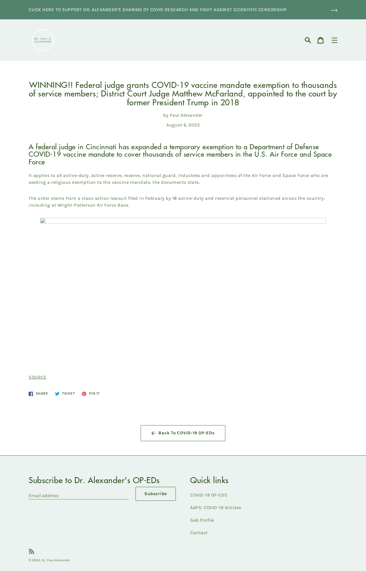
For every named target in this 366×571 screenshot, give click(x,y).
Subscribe (155, 493)
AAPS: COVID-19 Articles (215, 507)
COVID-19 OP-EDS (209, 495)
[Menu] (334, 40)
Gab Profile (202, 520)
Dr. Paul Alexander (56, 560)
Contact (199, 532)
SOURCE (37, 377)
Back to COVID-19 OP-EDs (186, 432)
